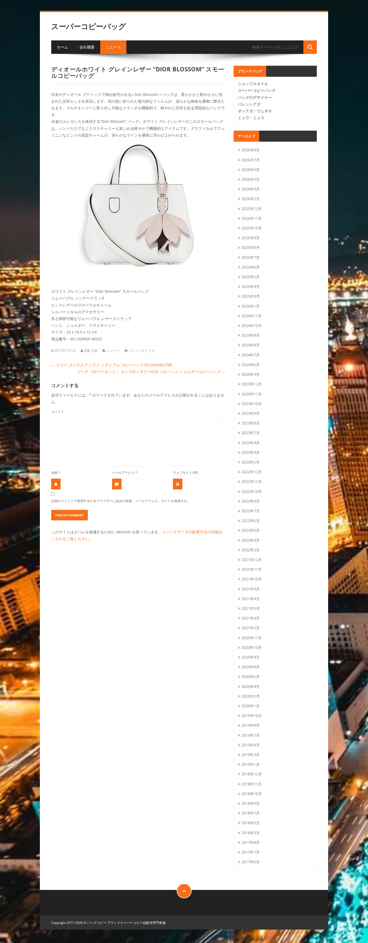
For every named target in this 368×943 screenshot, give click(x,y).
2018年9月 (250, 803)
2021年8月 (250, 598)
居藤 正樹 (91, 350)
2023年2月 (250, 462)
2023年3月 (250, 452)
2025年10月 (251, 228)
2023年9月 (250, 413)
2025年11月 (251, 218)
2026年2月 (250, 198)
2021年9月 (250, 588)
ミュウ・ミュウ (251, 117)
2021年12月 (251, 559)
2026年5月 (250, 179)
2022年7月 (250, 510)
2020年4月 (250, 686)
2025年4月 (250, 286)
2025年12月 (251, 208)
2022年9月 (250, 501)
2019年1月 (250, 764)
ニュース (113, 47)
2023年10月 (251, 403)
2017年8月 (250, 842)
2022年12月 (251, 471)
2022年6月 (250, 520)
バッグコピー (96, 922)
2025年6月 (250, 267)
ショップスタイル (253, 83)
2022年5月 (250, 530)
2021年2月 (250, 627)
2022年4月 (250, 540)
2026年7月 (250, 159)
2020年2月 (250, 696)
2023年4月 (250, 442)
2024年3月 (250, 374)
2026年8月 (250, 149)
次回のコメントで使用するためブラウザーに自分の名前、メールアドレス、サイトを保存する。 (120, 501)
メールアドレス (124, 472)
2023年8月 (250, 423)
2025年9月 (250, 237)
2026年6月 (250, 169)
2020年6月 (250, 676)
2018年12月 (251, 774)
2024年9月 (250, 335)
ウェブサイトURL (185, 472)
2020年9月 (250, 657)
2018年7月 (250, 813)
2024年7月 (250, 354)
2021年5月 (250, 608)
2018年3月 (250, 832)
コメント (57, 411)
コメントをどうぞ (141, 350)
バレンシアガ (249, 104)
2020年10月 (251, 647)
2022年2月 (250, 549)
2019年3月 (250, 754)
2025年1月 (250, 306)
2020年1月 (250, 705)
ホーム (62, 47)
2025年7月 (250, 257)
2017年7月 (250, 852)
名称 (55, 472)
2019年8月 (250, 725)
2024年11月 (251, 315)
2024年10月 (251, 325)
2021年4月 (250, 618)
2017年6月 (250, 861)
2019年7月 (250, 735)
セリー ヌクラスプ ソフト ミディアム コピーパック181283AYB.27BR (111, 364)
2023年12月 (251, 384)
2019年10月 (251, 715)
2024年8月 (250, 344)
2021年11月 (251, 569)
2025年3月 (250, 296)
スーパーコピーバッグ (88, 26)
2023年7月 (250, 432)
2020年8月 (250, 666)
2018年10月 (251, 793)
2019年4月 (250, 744)
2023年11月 (251, 393)
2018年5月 (250, 822)
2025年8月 (250, 247)
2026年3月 (250, 189)
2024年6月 (250, 364)
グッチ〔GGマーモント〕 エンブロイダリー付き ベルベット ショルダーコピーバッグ (151, 371)
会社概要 (87, 47)
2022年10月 (251, 491)
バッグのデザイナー (255, 97)
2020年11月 (251, 637)
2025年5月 (250, 276)
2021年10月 (251, 579)
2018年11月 (251, 784)
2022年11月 (251, 481)
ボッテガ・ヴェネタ (255, 110)
